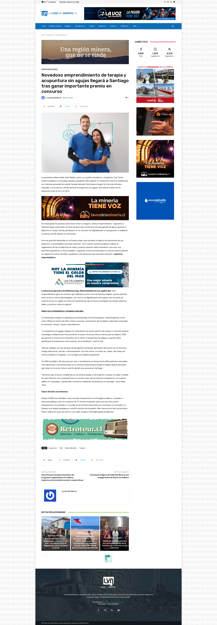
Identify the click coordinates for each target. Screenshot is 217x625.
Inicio (43, 35)
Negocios (50, 35)
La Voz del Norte (54, 98)
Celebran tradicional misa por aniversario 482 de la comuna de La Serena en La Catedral (114, 544)
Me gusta (141, 48)
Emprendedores (61, 35)
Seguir (155, 48)
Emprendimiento (71, 448)
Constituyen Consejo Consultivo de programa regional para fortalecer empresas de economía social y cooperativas (62, 477)
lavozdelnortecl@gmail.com (114, 602)
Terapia (82, 448)
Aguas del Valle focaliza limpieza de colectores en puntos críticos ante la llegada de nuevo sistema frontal (56, 543)
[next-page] (47, 555)
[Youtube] (174, 2)
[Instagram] (168, 2)
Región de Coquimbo (55, 535)
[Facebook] (165, 2)
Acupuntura (53, 448)
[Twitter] (171, 2)
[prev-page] (43, 555)
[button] (173, 26)
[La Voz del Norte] (43, 97)
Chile (61, 448)
